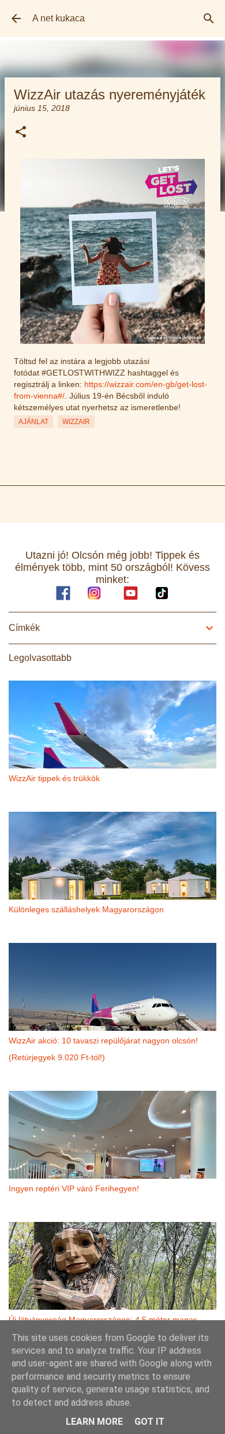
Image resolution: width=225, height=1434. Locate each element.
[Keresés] (209, 18)
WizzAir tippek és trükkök (54, 778)
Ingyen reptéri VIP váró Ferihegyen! (74, 1188)
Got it (149, 1421)
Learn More (94, 1421)
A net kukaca (58, 18)
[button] (21, 132)
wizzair (76, 422)
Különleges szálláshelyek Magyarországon (86, 909)
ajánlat (33, 422)
